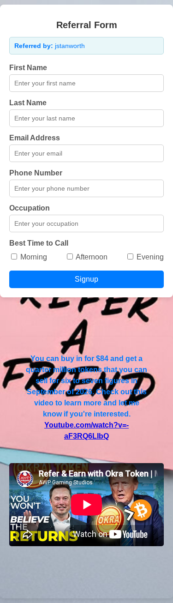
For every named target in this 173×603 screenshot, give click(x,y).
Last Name (28, 103)
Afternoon (90, 257)
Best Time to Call (38, 243)
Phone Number (35, 173)
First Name (28, 68)
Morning (32, 257)
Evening (149, 257)
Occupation (29, 208)
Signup (86, 279)
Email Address (34, 138)
